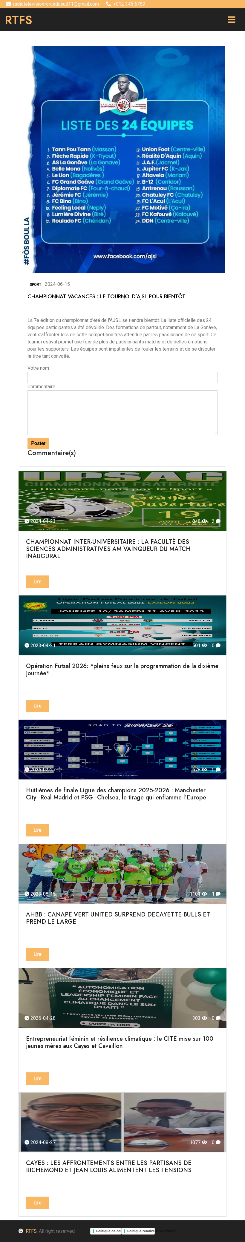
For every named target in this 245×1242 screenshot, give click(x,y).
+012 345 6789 (129, 4)
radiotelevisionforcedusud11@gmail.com (56, 4)
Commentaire (41, 386)
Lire (37, 581)
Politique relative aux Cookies (141, 1231)
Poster (38, 443)
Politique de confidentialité (108, 1231)
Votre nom (38, 368)
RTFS (31, 1231)
